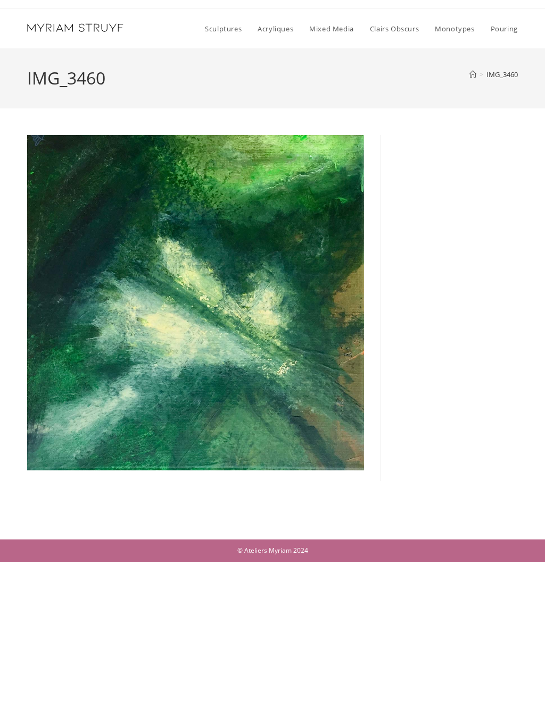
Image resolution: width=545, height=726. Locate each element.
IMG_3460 (502, 74)
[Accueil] (472, 74)
